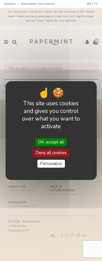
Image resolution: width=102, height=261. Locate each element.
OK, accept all (51, 142)
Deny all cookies (51, 153)
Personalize (51, 163)
